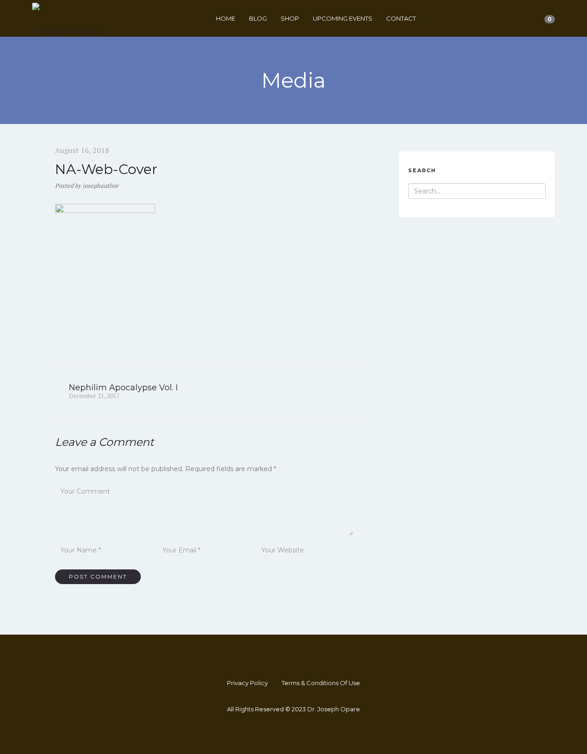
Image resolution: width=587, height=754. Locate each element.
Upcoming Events (342, 18)
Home (225, 18)
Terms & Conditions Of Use (321, 682)
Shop (290, 18)
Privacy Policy (247, 682)
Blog (258, 18)
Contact (401, 18)
